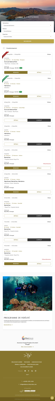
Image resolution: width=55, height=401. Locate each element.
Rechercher (27, 41)
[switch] (10, 48)
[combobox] (27, 25)
